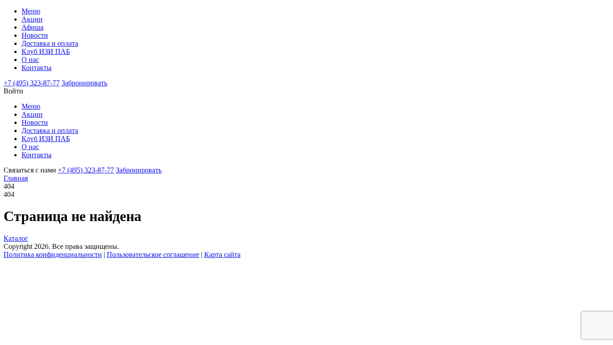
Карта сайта (222, 254)
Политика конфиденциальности (53, 254)
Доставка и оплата (50, 43)
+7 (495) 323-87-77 (32, 83)
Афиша (33, 27)
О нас (30, 59)
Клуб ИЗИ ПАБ (46, 51)
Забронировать (84, 83)
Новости (35, 35)
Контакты (37, 67)
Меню (31, 11)
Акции (32, 19)
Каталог (16, 238)
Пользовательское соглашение (153, 254)
